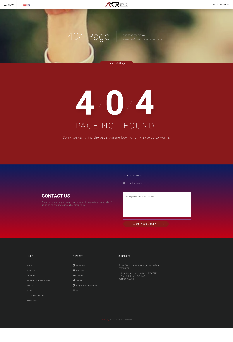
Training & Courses (35, 295)
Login (226, 5)
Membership (32, 275)
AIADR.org (105, 319)
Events (30, 285)
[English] (28, 5)
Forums (30, 290)
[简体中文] (25, 5)
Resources (32, 300)
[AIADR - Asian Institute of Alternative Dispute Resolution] (116, 4)
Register (217, 5)
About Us (31, 270)
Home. (165, 137)
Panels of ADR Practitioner (39, 280)
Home (29, 265)
